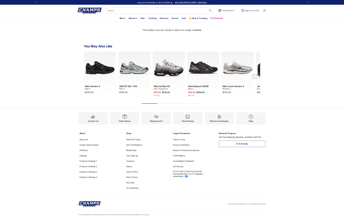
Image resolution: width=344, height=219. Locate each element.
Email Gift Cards (133, 139)
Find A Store (131, 177)
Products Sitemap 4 (88, 177)
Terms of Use (179, 139)
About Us (84, 139)
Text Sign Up (132, 156)
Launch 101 (131, 172)
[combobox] (159, 10)
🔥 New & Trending (198, 18)
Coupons (130, 161)
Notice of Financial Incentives (186, 150)
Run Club (130, 182)
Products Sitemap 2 (88, 166)
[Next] (308, 2)
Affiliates (84, 150)
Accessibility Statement (183, 161)
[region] (172, 2)
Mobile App (131, 150)
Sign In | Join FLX (252, 10)
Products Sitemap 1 (88, 161)
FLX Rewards (217, 18)
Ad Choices (178, 166)
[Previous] (35, 2)
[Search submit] (210, 10)
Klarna (129, 166)
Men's (122, 18)
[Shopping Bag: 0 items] (264, 10)
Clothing (152, 18)
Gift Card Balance (134, 145)
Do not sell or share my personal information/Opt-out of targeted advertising (188, 173)
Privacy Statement (181, 145)
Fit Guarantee (132, 188)
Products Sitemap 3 (88, 172)
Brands (175, 18)
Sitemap (83, 156)
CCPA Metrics (179, 156)
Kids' (142, 18)
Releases (164, 18)
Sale (184, 18)
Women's (133, 18)
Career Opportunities (89, 145)
